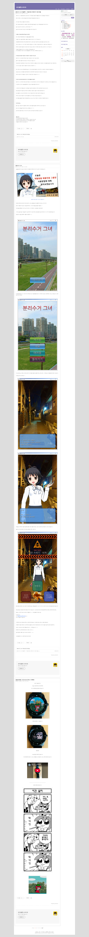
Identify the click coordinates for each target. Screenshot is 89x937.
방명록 (72, 8)
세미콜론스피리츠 (21, 7)
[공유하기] (21, 129)
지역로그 (36, 931)
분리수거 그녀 (18, 13)
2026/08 (67, 48)
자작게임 (69, 36)
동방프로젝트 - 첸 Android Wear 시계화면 (25, 679)
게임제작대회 (71, 38)
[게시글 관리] (23, 129)
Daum (46, 932)
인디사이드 (68, 35)
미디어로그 (63, 8)
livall (71, 33)
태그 (59, 8)
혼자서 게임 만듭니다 (22, 151)
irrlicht (72, 35)
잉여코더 (36, 932)
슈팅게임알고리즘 (66, 33)
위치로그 (68, 8)
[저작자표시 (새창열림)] (31, 128)
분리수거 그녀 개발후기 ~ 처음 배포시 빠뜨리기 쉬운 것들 (28, 12)
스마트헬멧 (64, 36)
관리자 (50, 931)
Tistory (53, 932)
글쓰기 (52, 931)
